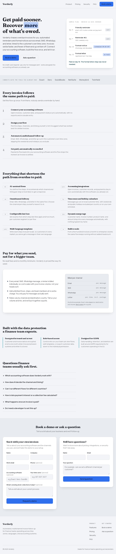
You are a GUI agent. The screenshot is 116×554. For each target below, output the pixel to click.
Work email (10, 463)
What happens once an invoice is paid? (22, 402)
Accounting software (14, 474)
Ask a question (29, 58)
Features (92, 527)
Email (89, 453)
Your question (68, 463)
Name (8, 453)
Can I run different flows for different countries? (26, 388)
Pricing (77, 4)
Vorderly (8, 4)
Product (69, 4)
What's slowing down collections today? (24, 485)
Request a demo (30, 501)
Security (86, 4)
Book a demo (106, 4)
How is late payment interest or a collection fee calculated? (31, 395)
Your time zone (39, 473)
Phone (36, 463)
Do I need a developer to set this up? (21, 408)
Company (33, 453)
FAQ (94, 4)
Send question (86, 479)
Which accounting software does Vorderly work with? (28, 375)
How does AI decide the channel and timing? (24, 382)
